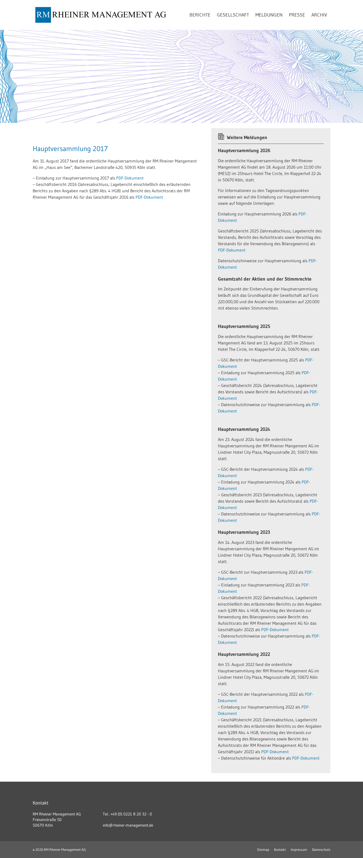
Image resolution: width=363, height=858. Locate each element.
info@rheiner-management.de (128, 825)
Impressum (299, 849)
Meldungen (268, 15)
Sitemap (263, 849)
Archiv (319, 15)
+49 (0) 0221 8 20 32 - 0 (131, 814)
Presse (297, 15)
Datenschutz (321, 849)
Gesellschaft (233, 15)
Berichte (199, 15)
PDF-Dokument (130, 178)
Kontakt (280, 849)
